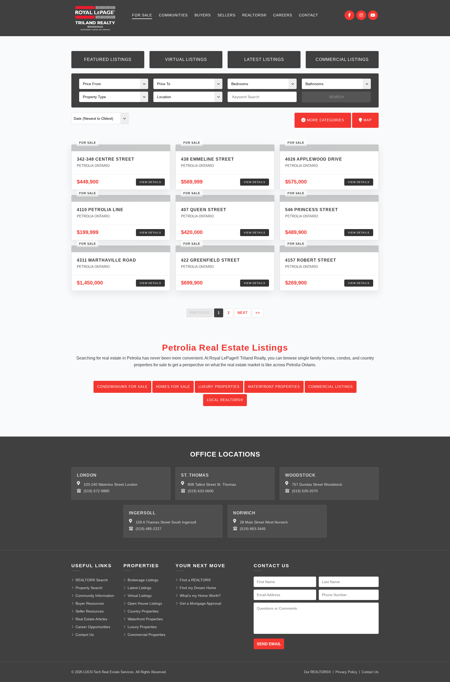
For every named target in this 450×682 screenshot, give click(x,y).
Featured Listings (108, 59)
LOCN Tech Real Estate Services (108, 672)
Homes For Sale (173, 387)
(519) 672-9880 (96, 491)
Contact (308, 15)
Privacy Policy (346, 672)
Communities (173, 15)
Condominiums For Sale (122, 387)
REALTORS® (254, 15)
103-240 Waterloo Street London (111, 484)
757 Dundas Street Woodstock (317, 484)
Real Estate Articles (91, 619)
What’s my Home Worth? (200, 595)
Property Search (89, 588)
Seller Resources (90, 611)
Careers (282, 15)
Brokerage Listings (143, 580)
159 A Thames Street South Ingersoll (166, 522)
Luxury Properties (219, 387)
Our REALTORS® (317, 672)
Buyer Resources (90, 603)
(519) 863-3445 (253, 529)
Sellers (226, 15)
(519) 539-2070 (305, 491)
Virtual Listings (186, 59)
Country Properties (143, 611)
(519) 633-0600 (201, 491)
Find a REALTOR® (195, 580)
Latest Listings (264, 59)
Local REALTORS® (225, 400)
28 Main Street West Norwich (264, 522)
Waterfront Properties (274, 387)
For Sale (142, 15)
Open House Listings (145, 603)
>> (257, 313)
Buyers (203, 15)
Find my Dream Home (198, 588)
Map (367, 120)
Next (243, 313)
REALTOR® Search (92, 580)
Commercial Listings (342, 59)
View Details (150, 182)
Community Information (95, 595)
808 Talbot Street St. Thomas (212, 484)
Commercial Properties (146, 635)
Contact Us (85, 635)
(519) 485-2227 (148, 529)
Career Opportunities (93, 627)
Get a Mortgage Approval (200, 603)
